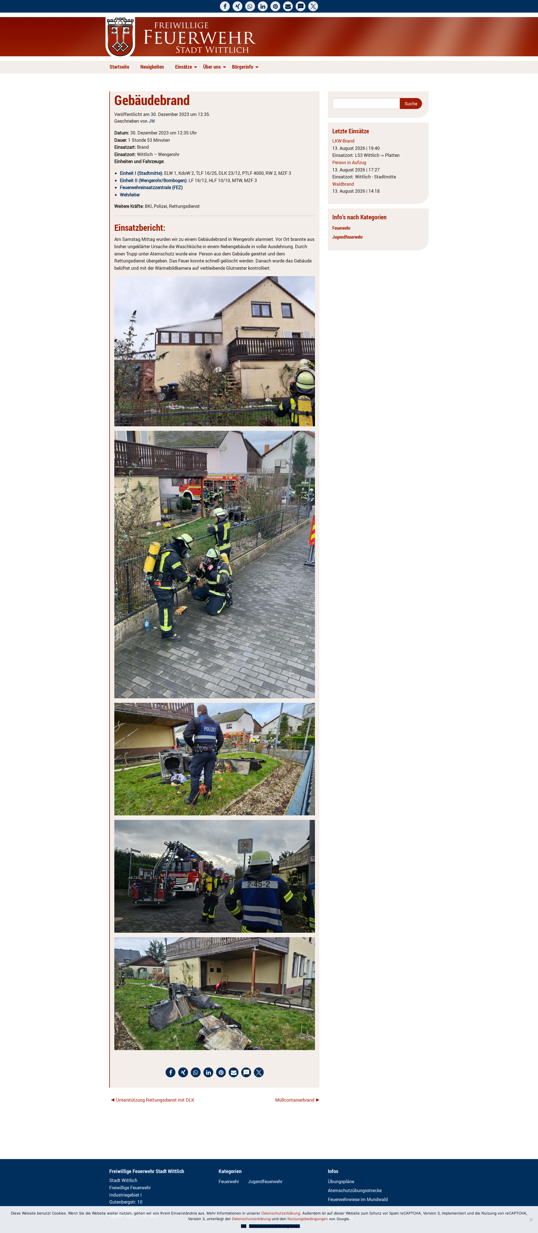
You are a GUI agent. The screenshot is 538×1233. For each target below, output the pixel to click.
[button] (225, 6)
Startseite (119, 66)
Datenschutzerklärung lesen (274, 1226)
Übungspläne (341, 1181)
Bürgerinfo (242, 66)
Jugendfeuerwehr (347, 237)
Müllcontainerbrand (294, 1100)
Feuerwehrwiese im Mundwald (358, 1199)
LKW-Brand (343, 141)
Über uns (212, 66)
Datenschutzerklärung (280, 1213)
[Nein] (531, 1219)
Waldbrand (343, 184)
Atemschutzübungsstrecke (355, 1190)
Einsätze (183, 66)
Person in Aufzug (349, 162)
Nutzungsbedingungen (307, 1218)
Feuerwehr (341, 228)
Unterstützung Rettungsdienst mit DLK (155, 1100)
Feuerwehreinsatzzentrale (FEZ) (151, 187)
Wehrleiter (130, 195)
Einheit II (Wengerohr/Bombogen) (153, 180)
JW (152, 121)
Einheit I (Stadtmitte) (141, 173)
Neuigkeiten (152, 66)
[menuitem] (120, 67)
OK (243, 1226)
